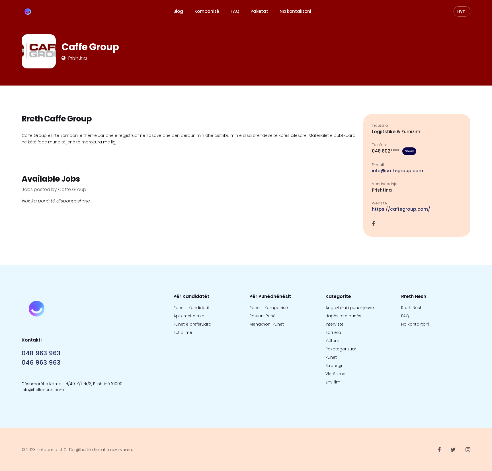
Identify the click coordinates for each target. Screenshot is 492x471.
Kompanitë (206, 11)
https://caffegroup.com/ (401, 209)
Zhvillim (332, 382)
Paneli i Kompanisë (268, 307)
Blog (178, 11)
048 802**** (393, 151)
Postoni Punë (262, 316)
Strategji (333, 365)
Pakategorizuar (340, 349)
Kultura (332, 341)
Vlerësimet (336, 374)
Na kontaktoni (295, 11)
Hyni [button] (462, 11)
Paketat (259, 11)
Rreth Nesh (412, 307)
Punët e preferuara (192, 324)
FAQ (235, 11)
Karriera (333, 332)
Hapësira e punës (343, 316)
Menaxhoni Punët (266, 324)
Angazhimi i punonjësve (349, 307)
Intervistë (334, 324)
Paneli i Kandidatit (191, 307)
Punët (331, 357)
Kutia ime (182, 332)
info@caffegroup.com (397, 170)
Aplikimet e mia (188, 316)
